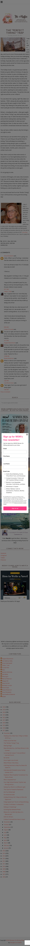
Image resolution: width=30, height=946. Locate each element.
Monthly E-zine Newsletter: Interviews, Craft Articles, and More (15, 483)
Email (5, 448)
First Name (6, 456)
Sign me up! (15, 508)
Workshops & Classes (12, 486)
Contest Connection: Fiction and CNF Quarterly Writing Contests (15, 479)
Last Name (6, 463)
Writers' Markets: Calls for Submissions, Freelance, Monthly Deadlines (15, 490)
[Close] (27, 434)
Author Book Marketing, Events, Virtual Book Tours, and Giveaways (15, 475)
